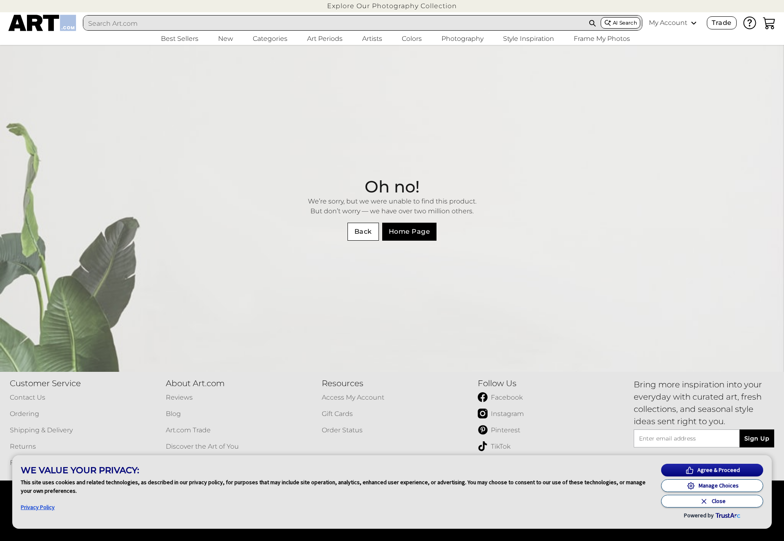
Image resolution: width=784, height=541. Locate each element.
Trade (721, 23)
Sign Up (756, 438)
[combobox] (334, 23)
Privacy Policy (38, 507)
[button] (392, 6)
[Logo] (42, 23)
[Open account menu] (693, 23)
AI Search (625, 23)
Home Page (409, 231)
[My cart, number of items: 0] (769, 22)
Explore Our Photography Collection (392, 6)
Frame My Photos (602, 38)
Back (363, 231)
